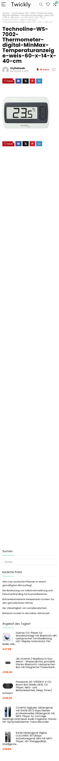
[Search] (41, 4)
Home (5, 13)
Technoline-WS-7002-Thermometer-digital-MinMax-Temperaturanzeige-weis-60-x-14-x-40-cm (28, 15)
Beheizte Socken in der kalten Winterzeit (26, 613)
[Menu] (4, 4)
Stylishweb (17, 68)
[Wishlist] (48, 4)
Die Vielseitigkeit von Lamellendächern (24, 608)
